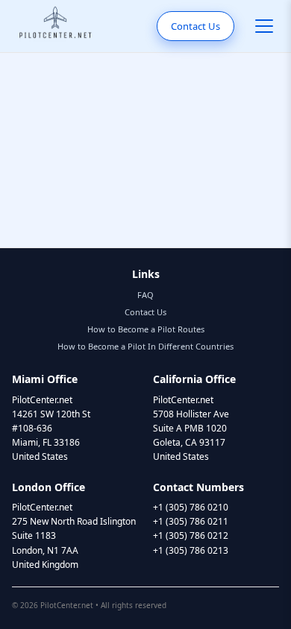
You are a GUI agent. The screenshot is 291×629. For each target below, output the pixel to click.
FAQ (145, 294)
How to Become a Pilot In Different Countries (145, 346)
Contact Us (195, 26)
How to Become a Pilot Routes (145, 329)
